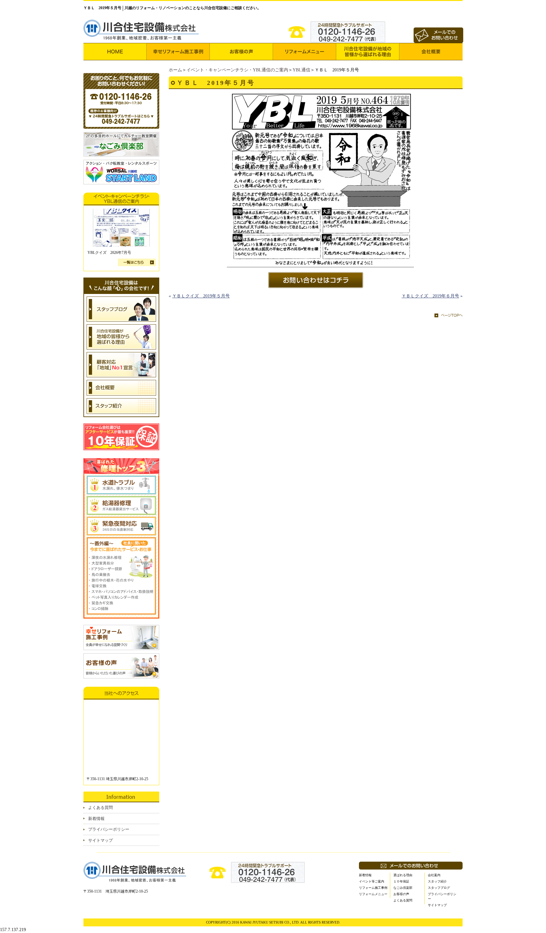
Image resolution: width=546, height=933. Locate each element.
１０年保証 (401, 881)
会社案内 (434, 875)
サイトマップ (100, 840)
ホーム (175, 70)
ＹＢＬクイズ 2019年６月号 (430, 296)
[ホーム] (115, 51)
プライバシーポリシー (108, 829)
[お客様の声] (241, 51)
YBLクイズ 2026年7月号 (109, 252)
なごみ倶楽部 (402, 887)
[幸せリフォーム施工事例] (178, 51)
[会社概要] (431, 51)
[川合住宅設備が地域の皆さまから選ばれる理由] (367, 51)
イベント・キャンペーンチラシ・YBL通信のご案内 (237, 70)
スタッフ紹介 (437, 881)
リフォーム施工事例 (373, 887)
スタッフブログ (439, 887)
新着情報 (96, 818)
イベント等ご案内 (371, 881)
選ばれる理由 (402, 875)
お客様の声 (401, 894)
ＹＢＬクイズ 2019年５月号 (201, 296)
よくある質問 (100, 807)
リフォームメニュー (373, 894)
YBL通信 (301, 70)
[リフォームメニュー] (304, 51)
